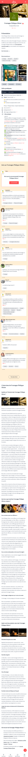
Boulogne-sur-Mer (22, 740)
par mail (14, 121)
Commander (11, 84)
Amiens (5, 742)
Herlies (14, 742)
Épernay (10, 744)
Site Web (4, 84)
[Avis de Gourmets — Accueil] (14, 2)
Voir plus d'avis (14, 376)
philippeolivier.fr (7, 110)
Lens (8, 742)
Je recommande (14, 182)
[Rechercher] (2, 2)
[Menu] (25, 2)
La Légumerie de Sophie (14, 153)
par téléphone (7, 121)
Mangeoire (10, 155)
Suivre (19, 84)
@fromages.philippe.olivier (10, 112)
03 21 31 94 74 (7, 107)
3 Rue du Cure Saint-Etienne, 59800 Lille (12, 95)
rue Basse (11, 150)
